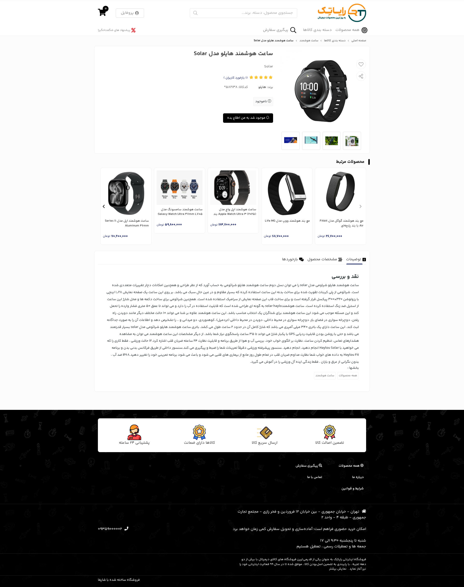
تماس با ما (314, 477)
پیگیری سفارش (275, 30)
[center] (195, 12)
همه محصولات (347, 30)
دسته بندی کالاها (317, 30)
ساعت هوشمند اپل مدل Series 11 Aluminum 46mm (127, 223)
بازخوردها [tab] (290, 259)
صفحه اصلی (358, 41)
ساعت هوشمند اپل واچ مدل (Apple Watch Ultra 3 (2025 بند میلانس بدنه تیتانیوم (234, 212)
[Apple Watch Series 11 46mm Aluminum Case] (126, 193)
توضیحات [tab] (353, 259)
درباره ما (358, 477)
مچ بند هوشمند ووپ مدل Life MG (287, 221)
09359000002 (110, 529)
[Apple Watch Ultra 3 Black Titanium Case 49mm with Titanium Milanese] (233, 187)
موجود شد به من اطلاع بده (246, 118)
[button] (360, 206)
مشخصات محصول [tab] (322, 259)
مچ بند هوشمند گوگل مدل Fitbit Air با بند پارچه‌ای (341, 223)
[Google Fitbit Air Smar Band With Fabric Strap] (340, 193)
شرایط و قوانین (352, 488)
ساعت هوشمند (308, 41)
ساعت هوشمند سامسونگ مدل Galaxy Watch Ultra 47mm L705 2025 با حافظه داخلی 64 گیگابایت (180, 212)
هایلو (262, 87)
